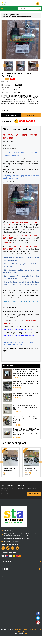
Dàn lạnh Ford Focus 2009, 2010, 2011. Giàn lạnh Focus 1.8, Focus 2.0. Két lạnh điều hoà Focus (26, 383)
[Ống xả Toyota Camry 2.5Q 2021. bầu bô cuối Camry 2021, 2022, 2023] (7, 397)
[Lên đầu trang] (32, 443)
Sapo (25, 633)
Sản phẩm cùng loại (13, 443)
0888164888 (27, 121)
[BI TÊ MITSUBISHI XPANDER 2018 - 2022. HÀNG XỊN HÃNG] (31, 457)
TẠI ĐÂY (6, 351)
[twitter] (8, 548)
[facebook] (3, 548)
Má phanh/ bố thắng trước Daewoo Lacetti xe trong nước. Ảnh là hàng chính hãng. (26, 407)
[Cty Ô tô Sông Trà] (4, 3)
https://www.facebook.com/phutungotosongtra (19, 335)
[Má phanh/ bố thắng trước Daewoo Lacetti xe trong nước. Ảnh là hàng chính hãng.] (7, 409)
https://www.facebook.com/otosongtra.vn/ (17, 329)
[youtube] (17, 548)
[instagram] (12, 548)
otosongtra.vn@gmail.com (12, 541)
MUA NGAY (31, 115)
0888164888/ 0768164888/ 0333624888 (17, 538)
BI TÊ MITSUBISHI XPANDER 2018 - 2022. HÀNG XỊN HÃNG (31, 470)
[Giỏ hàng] (37, 3)
